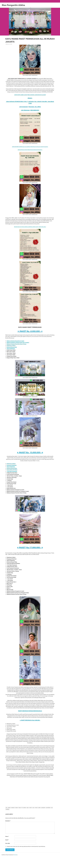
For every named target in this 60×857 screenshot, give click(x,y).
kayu (28, 807)
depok (16, 807)
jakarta (24, 807)
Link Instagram (23, 106)
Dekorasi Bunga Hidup (12, 468)
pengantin (43, 807)
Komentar (7, 820)
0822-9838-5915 (34, 110)
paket (39, 807)
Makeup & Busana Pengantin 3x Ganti (15, 341)
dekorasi (12, 807)
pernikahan (48, 807)
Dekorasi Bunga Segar (12, 347)
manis (30, 807)
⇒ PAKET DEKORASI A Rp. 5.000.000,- (30, 720)
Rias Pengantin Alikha (13, 5)
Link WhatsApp (25, 110)
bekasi (9, 807)
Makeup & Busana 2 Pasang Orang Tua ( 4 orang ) (18, 342)
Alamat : (30, 98)
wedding (7, 809)
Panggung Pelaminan (11, 465)
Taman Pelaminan (11, 348)
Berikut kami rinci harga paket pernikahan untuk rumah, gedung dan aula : (30, 226)
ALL (6, 807)
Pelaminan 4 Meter (11, 345)
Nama (7, 836)
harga (20, 807)
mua (33, 807)
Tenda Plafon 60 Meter (12, 469)
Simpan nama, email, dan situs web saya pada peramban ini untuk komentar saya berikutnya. (26, 846)
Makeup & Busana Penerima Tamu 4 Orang (16, 344)
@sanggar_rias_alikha (35, 106)
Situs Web (7, 843)
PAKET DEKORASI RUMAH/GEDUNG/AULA (30, 711)
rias (51, 807)
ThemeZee (15, 854)
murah (36, 807)
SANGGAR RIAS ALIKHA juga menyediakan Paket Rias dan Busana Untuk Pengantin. (30, 146)
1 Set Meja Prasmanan (12, 471)
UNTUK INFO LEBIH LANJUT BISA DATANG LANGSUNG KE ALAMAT (30, 94)
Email (7, 839)
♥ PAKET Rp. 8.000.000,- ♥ (30, 331)
